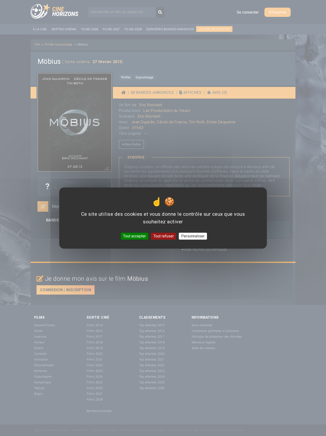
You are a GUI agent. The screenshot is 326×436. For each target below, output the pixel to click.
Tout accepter (134, 236)
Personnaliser (193, 236)
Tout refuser (163, 236)
